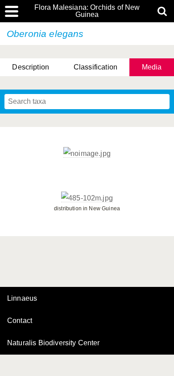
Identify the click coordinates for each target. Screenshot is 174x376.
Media (152, 67)
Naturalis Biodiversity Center (53, 343)
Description (30, 67)
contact (19, 320)
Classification (95, 67)
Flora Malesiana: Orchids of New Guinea (87, 11)
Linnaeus (22, 298)
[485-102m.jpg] (87, 198)
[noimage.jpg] (87, 154)
